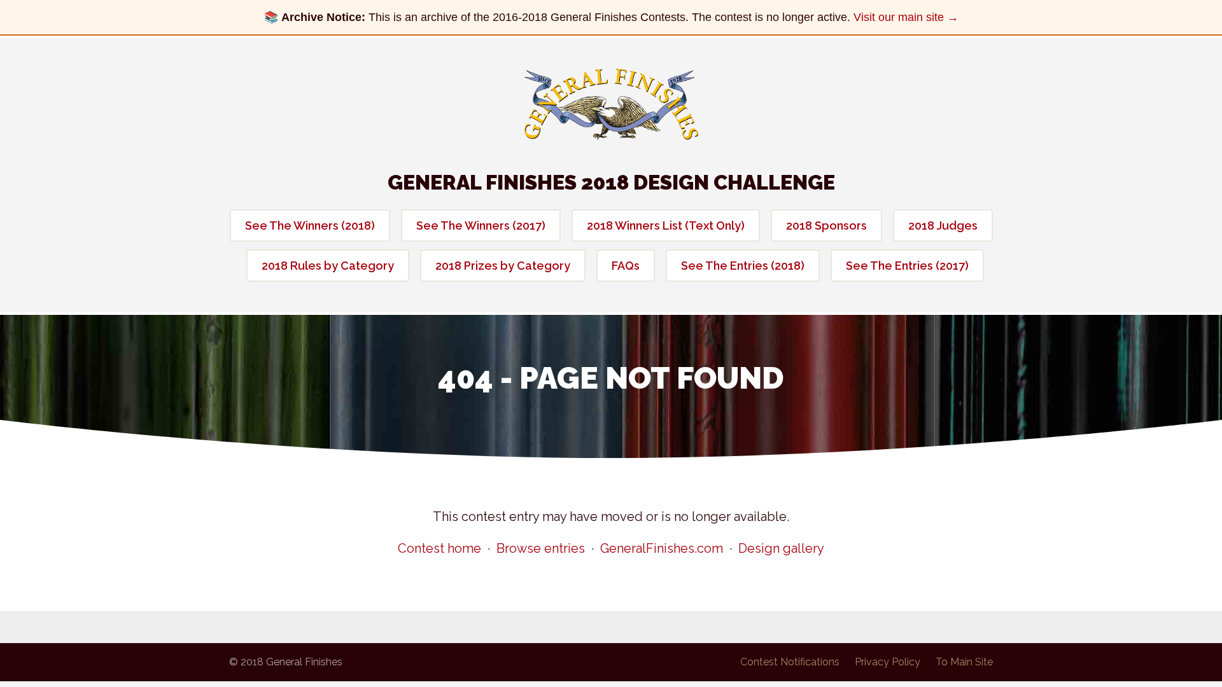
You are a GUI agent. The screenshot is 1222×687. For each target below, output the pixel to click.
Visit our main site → (906, 17)
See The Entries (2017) (907, 265)
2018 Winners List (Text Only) (666, 225)
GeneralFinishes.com (661, 548)
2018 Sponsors (826, 225)
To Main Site (964, 662)
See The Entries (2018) (742, 265)
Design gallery (781, 548)
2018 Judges (943, 225)
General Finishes (611, 104)
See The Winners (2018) (310, 225)
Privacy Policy (887, 662)
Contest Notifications (789, 662)
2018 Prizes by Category (502, 265)
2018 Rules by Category (328, 265)
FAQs (626, 265)
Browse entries (540, 548)
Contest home (439, 548)
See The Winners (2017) (480, 225)
